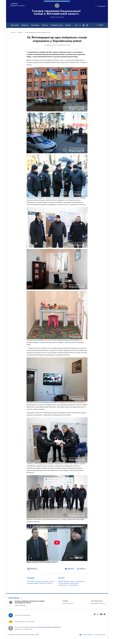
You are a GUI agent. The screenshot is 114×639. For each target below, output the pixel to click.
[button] (15, 598)
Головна (13, 32)
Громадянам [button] (35, 25)
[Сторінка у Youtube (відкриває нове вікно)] (84, 25)
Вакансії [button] (68, 25)
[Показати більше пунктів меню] (74, 25)
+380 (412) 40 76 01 (67, 603)
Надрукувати (33, 568)
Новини (20, 32)
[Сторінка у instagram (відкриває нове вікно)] (87, 25)
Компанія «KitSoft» (87, 634)
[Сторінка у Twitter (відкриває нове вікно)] (80, 25)
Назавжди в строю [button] (57, 25)
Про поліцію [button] (15, 25)
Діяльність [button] (25, 25)
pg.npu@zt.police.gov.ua (98, 603)
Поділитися (70, 568)
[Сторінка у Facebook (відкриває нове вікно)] (76, 25)
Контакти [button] (45, 25)
